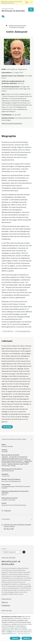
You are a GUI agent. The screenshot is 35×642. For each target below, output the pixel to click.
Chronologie (7, 427)
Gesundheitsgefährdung (23, 331)
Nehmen (15, 638)
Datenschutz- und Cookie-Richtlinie (20, 633)
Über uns (5, 602)
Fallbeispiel (7, 510)
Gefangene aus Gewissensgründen (17, 25)
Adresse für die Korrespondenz (12, 123)
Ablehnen (26, 638)
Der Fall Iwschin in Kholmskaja (16, 27)
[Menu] (31, 9)
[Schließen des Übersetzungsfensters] (31, 2)
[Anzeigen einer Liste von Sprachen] (27, 2)
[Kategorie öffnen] (24, 552)
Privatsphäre (6, 605)
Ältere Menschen (8, 331)
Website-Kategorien (9, 552)
